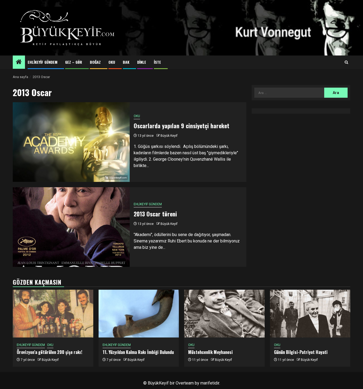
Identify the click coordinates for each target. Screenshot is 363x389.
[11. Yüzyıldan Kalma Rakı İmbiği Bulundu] (139, 313)
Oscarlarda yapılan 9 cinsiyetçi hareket (181, 125)
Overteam (185, 383)
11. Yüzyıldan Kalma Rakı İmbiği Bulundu (138, 352)
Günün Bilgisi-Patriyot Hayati (301, 352)
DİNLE (141, 62)
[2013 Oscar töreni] (71, 227)
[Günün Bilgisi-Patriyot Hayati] (310, 313)
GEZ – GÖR (73, 62)
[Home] (19, 62)
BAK (126, 62)
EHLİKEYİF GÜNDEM (42, 62)
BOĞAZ (95, 62)
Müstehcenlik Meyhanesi (210, 352)
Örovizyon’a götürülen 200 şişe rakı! (49, 352)
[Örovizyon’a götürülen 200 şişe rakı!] (53, 313)
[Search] (346, 62)
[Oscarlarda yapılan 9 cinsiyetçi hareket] (71, 142)
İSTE (157, 62)
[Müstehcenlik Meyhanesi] (224, 313)
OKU (111, 62)
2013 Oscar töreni (155, 214)
